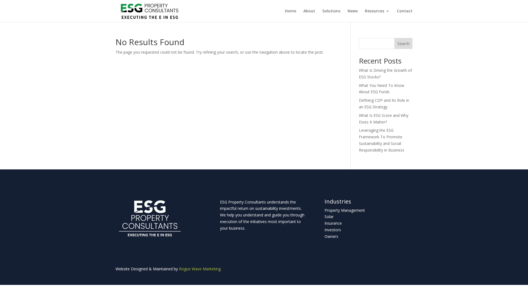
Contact (405, 11)
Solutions (331, 11)
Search (403, 43)
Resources (374, 11)
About (309, 11)
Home (290, 11)
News (353, 11)
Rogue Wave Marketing (200, 268)
